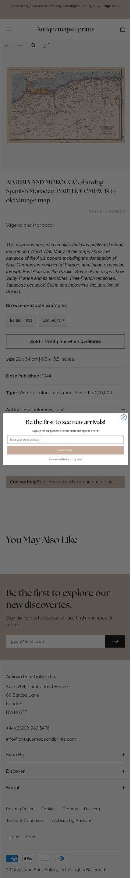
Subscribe (65, 450)
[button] (65, 422)
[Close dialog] (123, 417)
